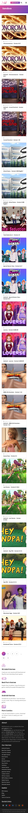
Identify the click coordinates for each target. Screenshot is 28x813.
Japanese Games (6, 771)
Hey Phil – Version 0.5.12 (10, 582)
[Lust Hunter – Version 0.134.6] (14, 459)
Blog (3, 793)
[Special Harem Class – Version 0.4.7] (14, 238)
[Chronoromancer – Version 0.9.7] (14, 16)
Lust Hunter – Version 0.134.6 (11, 487)
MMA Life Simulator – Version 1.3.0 (12, 392)
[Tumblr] (16, 805)
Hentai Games (9, 734)
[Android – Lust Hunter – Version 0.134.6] (14, 490)
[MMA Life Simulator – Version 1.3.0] (14, 364)
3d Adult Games (10, 732)
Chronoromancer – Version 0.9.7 (12, 43)
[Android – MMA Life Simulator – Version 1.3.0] (14, 396)
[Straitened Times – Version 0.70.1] (14, 617)
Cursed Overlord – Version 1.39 (11, 140)
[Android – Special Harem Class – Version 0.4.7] (14, 269)
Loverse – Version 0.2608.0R (10, 330)
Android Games (6, 748)
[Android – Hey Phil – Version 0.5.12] (14, 523)
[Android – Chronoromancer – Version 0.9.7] (14, 47)
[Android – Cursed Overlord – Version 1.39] (14, 80)
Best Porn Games (6, 750)
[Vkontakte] (12, 805)
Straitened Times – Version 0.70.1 (12, 644)
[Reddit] (22, 805)
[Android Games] (14, 692)
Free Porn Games (6, 752)
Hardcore (4, 765)
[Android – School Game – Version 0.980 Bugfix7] (14, 174)
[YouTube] (9, 805)
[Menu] (26, 3)
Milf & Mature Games (7, 778)
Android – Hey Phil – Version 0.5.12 (12, 551)
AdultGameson (7, 730)
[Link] (4, 2)
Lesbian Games (6, 773)
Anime (3, 759)
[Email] (3, 805)
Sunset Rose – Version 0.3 (10, 456)
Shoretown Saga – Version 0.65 (11, 613)
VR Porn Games (6, 776)
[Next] (8, 658)
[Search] (21, 2)
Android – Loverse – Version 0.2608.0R (13, 361)
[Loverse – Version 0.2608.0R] (14, 302)
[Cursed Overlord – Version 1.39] (14, 112)
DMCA (3, 795)
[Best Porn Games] (14, 678)
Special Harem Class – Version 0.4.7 (12, 266)
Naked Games (5, 780)
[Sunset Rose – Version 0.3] (14, 428)
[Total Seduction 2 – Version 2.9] (14, 207)
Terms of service (6, 797)
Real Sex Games (6, 782)
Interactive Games (6, 769)
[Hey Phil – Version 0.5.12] (14, 554)
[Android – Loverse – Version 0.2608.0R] (14, 333)
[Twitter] (6, 805)
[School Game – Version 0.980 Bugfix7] (14, 143)
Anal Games (5, 756)
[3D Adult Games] (14, 665)
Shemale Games (6, 784)
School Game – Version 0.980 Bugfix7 (13, 171)
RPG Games (5, 791)
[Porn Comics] (14, 707)
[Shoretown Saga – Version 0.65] (14, 585)
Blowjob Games (6, 761)
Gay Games (5, 763)
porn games (5, 728)
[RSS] (19, 805)
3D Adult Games (6, 754)
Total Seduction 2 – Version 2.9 (11, 235)
